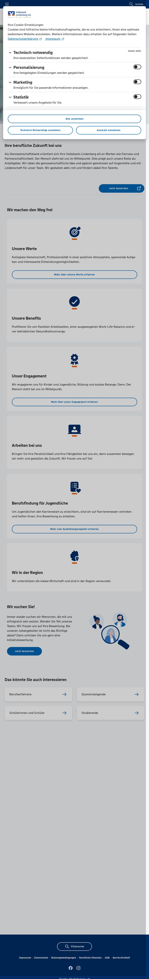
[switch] (137, 67)
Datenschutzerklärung (23, 39)
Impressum (53, 39)
